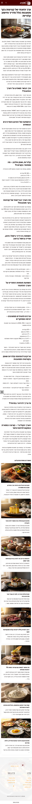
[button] (6, 3)
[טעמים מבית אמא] (24, 3)
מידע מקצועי (11, 782)
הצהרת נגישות (16, 802)
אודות (29, 778)
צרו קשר (28, 780)
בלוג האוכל (12, 778)
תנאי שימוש (28, 787)
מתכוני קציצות (11, 780)
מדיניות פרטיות (27, 785)
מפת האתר (28, 782)
